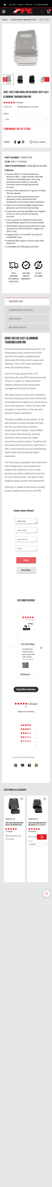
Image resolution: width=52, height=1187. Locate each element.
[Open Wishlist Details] (41, 11)
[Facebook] (15, 142)
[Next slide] (41, 648)
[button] (46, 893)
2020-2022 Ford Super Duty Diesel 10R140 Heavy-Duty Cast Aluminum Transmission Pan (14, 826)
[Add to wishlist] (21, 799)
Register (29, 5)
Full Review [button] (25, 674)
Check (26, 560)
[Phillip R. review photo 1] (25, 665)
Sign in (20, 5)
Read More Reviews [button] (26, 689)
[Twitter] (19, 142)
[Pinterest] (23, 142)
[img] (28, 617)
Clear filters (26, 570)
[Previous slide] (11, 648)
